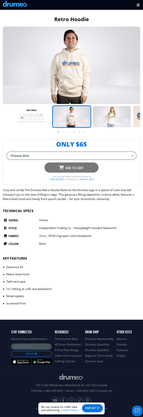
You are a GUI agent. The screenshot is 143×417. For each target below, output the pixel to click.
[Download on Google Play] (41, 362)
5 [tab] (79, 131)
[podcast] (87, 400)
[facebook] (63, 400)
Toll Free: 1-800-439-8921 (47, 391)
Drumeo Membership (99, 339)
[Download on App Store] (21, 362)
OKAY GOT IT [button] (92, 408)
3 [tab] (69, 131)
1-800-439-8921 (57, 179)
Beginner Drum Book (99, 356)
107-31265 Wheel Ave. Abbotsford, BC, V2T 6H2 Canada (71, 385)
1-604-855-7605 (85, 179)
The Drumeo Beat (66, 339)
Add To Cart (74, 168)
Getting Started (65, 361)
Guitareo (122, 350)
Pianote (122, 344)
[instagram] (71, 400)
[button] (138, 5)
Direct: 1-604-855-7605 (80, 391)
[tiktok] (79, 400)
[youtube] (55, 400)
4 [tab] (74, 131)
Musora (122, 339)
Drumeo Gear (94, 361)
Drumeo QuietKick (97, 350)
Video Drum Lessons (68, 356)
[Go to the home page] (15, 4)
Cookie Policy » (70, 410)
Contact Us (105, 391)
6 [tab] (84, 131)
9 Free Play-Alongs (67, 350)
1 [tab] (58, 131)
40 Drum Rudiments (68, 344)
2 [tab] (63, 131)
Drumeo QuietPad (97, 344)
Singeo (121, 356)
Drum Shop (92, 332)
